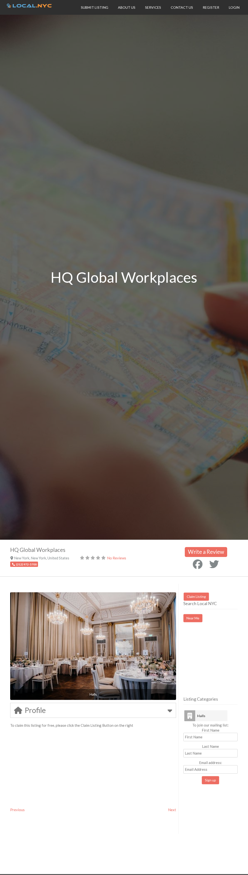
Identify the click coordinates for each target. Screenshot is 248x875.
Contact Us (182, 7)
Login (234, 7)
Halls (201, 716)
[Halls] (189, 715)
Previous (17, 810)
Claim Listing (196, 596)
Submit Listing (94, 7)
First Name (210, 730)
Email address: (210, 762)
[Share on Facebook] (197, 564)
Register (211, 7)
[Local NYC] (29, 6)
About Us (126, 7)
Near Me (192, 618)
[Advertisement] (215, 663)
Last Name (210, 746)
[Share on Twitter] (214, 564)
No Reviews (116, 558)
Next (172, 810)
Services (153, 7)
